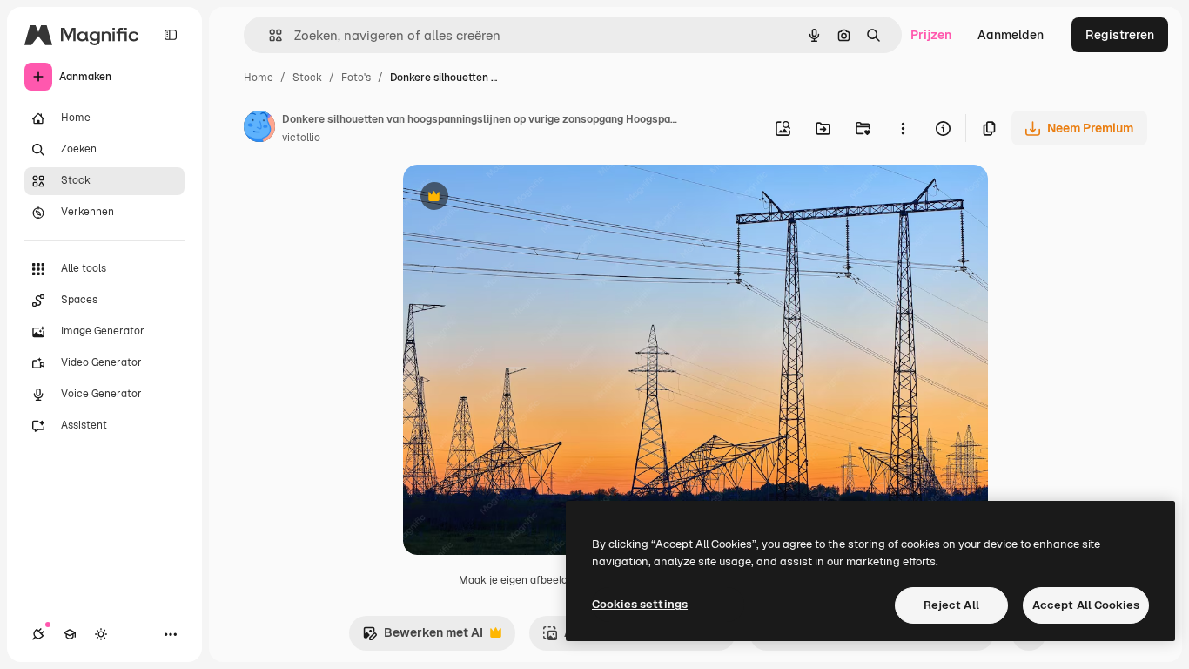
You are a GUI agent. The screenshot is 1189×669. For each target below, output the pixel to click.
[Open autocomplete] (268, 35)
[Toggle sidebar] (171, 35)
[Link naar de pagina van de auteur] (259, 129)
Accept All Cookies (1085, 605)
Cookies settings (640, 604)
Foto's (356, 77)
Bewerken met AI (422, 637)
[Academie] (70, 634)
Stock (307, 77)
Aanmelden (1010, 35)
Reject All (951, 605)
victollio (301, 138)
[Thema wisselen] (101, 634)
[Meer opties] (902, 128)
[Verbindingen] (38, 634)
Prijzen (930, 35)
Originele (517, 198)
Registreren (1119, 35)
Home (258, 77)
